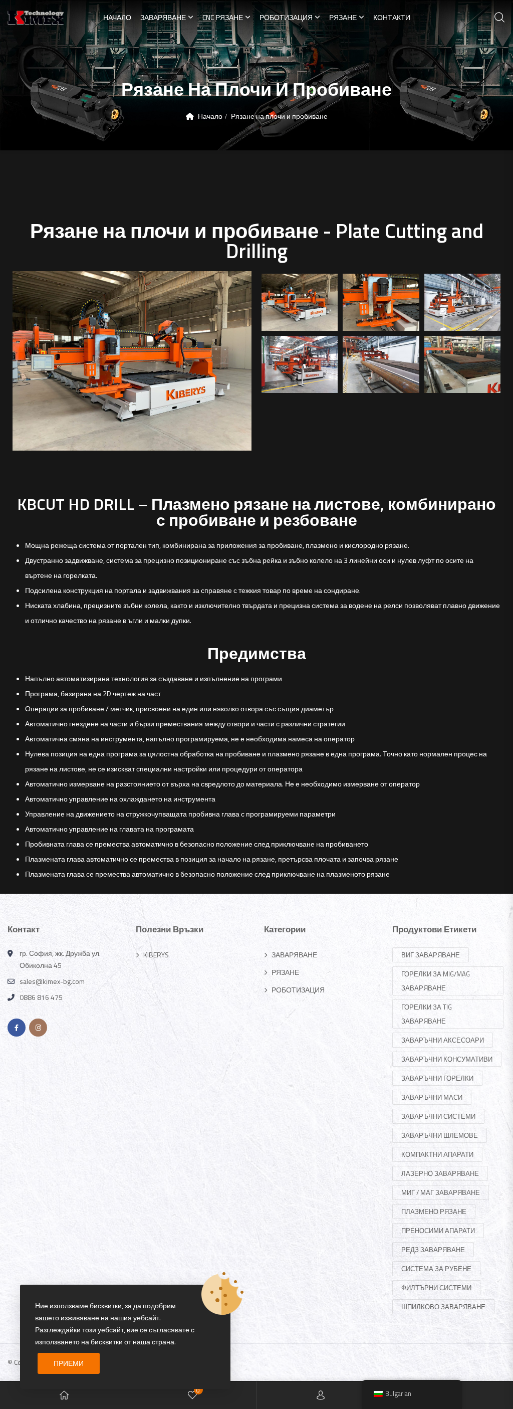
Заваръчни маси (431, 1097)
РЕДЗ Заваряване (433, 1250)
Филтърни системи (436, 1288)
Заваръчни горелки (437, 1078)
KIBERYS (156, 954)
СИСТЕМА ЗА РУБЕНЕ (436, 1269)
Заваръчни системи (438, 1116)
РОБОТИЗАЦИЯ (286, 17)
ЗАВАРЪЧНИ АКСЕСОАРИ (442, 1040)
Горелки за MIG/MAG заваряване (435, 981)
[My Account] (320, 1395)
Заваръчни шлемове (439, 1135)
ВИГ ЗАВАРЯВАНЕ (430, 955)
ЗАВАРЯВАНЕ (163, 17)
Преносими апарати (438, 1231)
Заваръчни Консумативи (446, 1059)
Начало (210, 116)
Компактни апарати (437, 1154)
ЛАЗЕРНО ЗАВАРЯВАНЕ (440, 1173)
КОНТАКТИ (391, 17)
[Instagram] (38, 1028)
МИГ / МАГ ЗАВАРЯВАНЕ (440, 1192)
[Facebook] (17, 1028)
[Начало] (64, 1395)
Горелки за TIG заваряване (426, 1014)
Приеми (69, 1363)
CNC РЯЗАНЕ (222, 17)
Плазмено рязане (433, 1211)
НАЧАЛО (117, 17)
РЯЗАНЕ (343, 17)
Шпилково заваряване (443, 1307)
